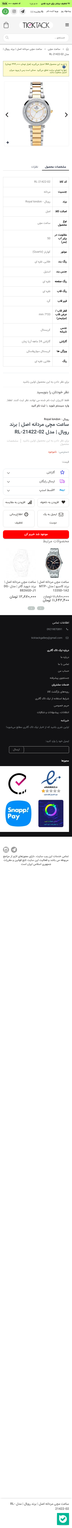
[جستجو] (7, 38)
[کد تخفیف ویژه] (36, 3)
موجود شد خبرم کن (36, 534)
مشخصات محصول (55, 167)
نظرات (34, 167)
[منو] (67, 25)
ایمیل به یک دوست (50, 518)
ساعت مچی (54, 49)
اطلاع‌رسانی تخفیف (16, 518)
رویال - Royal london (56, 419)
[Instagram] (6, 850)
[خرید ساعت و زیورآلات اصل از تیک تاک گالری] (36, 25)
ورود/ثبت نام (52, 11)
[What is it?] (64, 66)
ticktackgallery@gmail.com (46, 638)
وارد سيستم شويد (59, 406)
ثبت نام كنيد (38, 406)
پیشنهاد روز (66, 11)
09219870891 (54, 629)
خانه (67, 49)
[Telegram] (14, 850)
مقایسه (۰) (36, 12)
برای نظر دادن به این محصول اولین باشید (46, 441)
